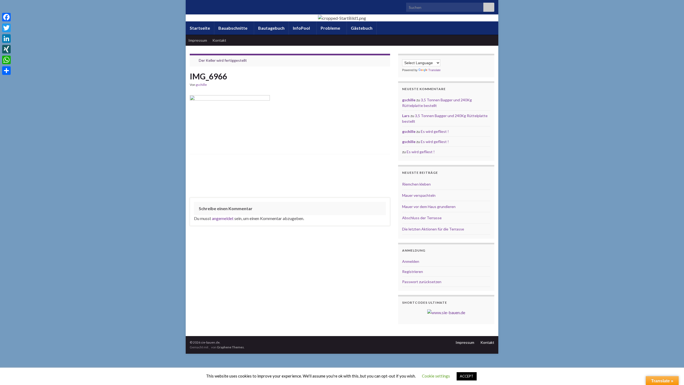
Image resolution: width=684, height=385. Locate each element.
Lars (406, 115)
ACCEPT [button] (466, 376)
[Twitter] (6, 27)
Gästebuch (361, 27)
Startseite (200, 27)
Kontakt (219, 40)
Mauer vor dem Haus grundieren (429, 206)
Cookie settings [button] (436, 376)
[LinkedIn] (6, 38)
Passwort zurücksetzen (421, 281)
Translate (434, 70)
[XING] (6, 49)
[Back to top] (672, 373)
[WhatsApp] (6, 60)
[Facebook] (6, 17)
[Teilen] (6, 70)
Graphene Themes (230, 347)
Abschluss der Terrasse (422, 217)
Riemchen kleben (416, 184)
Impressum (197, 40)
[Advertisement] (290, 177)
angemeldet (223, 218)
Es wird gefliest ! (435, 131)
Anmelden (410, 261)
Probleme (331, 27)
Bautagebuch (271, 27)
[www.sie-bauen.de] (446, 311)
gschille (201, 85)
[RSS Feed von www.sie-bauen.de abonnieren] (192, 6)
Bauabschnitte (233, 27)
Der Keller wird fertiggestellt (223, 60)
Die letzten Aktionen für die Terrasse (433, 229)
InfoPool (302, 27)
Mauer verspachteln (419, 195)
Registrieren (412, 271)
